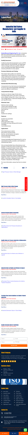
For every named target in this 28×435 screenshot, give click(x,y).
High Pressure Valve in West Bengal (9, 186)
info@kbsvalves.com (8, 417)
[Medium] (13, 361)
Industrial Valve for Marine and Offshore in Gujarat (13, 268)
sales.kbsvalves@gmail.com (10, 416)
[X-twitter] (4, 361)
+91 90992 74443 (7, 413)
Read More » (4, 194)
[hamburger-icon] (21, 3)
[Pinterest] (15, 361)
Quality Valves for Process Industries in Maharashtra (13, 240)
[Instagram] (11, 361)
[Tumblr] (8, 361)
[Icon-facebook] (2, 361)
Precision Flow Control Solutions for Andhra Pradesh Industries (13, 296)
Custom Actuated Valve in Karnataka (9, 213)
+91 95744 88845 (7, 412)
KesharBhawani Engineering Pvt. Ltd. (11, 53)
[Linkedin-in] (6, 361)
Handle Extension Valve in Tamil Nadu (9, 325)
